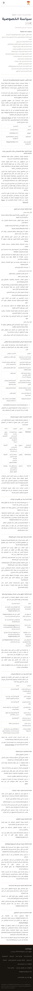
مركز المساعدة (28, 956)
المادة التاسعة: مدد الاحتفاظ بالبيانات (22, 56)
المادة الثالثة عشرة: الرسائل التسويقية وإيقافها (20, 66)
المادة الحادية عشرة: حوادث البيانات (23, 61)
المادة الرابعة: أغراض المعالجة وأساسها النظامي (19, 44)
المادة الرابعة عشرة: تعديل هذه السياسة (22, 68)
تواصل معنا (19, 956)
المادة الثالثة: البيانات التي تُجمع (24, 41)
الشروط (12, 956)
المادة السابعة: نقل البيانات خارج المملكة (22, 51)
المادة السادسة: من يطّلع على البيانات (22, 49)
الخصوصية (5, 956)
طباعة (28, 23)
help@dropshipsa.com (25, 971)
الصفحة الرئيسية (27, 15)
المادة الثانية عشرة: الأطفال (25, 64)
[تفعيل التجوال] (3, 3)
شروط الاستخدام (6, 118)
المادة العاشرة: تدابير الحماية (25, 59)
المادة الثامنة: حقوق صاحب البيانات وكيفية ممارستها (19, 54)
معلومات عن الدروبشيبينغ (25, 964)
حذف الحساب (11, 625)
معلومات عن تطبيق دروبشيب (24, 968)
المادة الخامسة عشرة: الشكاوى (24, 71)
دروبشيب (28, 949)
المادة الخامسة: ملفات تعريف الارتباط (22, 46)
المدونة (5, 960)
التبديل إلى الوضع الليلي (24, 977)
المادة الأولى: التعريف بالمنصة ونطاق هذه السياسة (19, 34)
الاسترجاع (29, 960)
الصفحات (19, 15)
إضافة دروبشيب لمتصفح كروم (17, 960)
